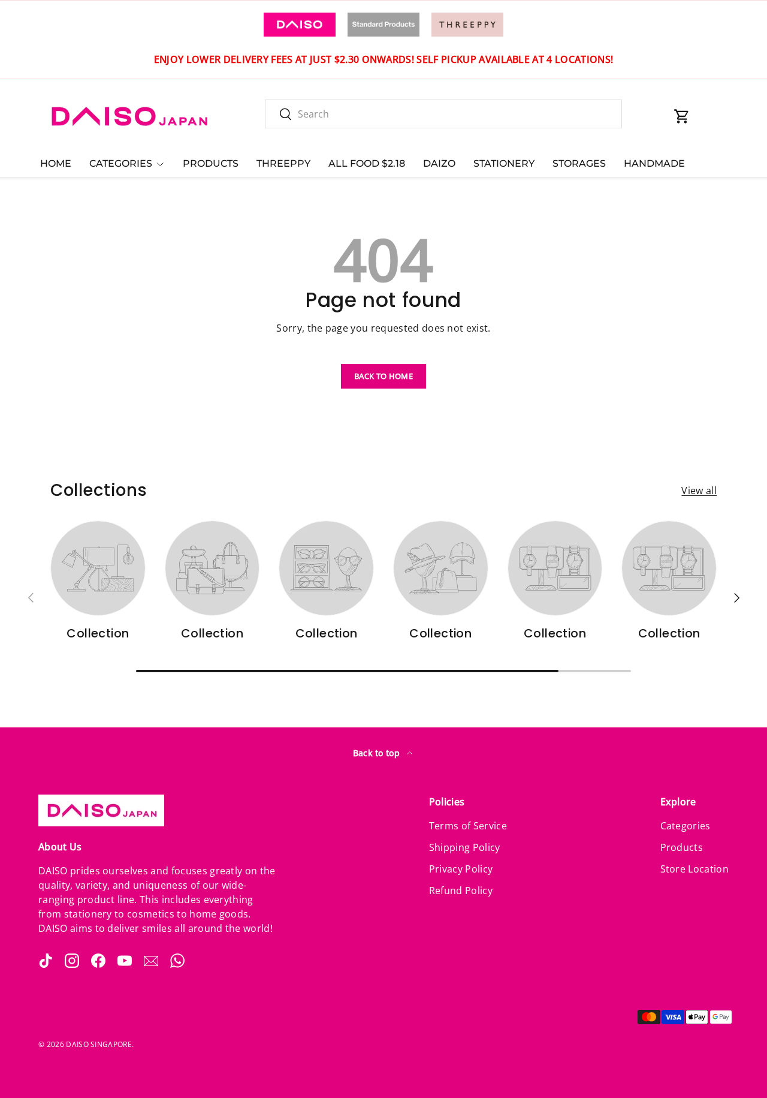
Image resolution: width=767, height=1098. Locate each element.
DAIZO (439, 163)
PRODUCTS (210, 163)
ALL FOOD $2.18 (366, 163)
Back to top (378, 753)
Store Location (694, 869)
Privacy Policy (461, 869)
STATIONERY (504, 163)
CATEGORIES (120, 163)
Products (681, 847)
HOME (55, 163)
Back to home (383, 376)
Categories (685, 825)
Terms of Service (468, 825)
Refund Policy (461, 890)
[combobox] (443, 114)
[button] (682, 116)
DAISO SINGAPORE (99, 1044)
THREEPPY (283, 163)
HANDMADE (654, 163)
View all (699, 490)
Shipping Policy (464, 847)
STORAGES (579, 163)
